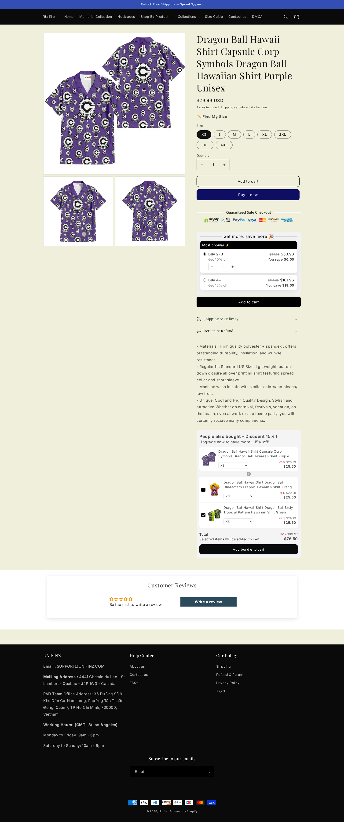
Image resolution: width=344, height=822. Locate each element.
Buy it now (248, 195)
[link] (208, 459)
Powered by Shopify (184, 811)
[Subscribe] (209, 771)
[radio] (248, 257)
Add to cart (248, 302)
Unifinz (164, 811)
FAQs (134, 683)
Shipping (226, 107)
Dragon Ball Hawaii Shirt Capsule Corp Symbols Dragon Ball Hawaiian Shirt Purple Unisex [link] (253, 453)
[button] (156, 17)
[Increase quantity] (232, 266)
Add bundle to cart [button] (248, 549)
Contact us (139, 675)
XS (203, 134)
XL (264, 134)
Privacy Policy (228, 683)
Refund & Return (229, 675)
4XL (224, 145)
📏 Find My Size (212, 116)
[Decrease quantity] (212, 266)
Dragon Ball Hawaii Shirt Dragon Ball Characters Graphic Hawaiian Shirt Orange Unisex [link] (258, 484)
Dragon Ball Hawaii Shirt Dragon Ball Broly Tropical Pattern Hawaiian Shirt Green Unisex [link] (258, 510)
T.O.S (220, 691)
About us (137, 666)
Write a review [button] (208, 602)
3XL (205, 145)
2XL (282, 134)
